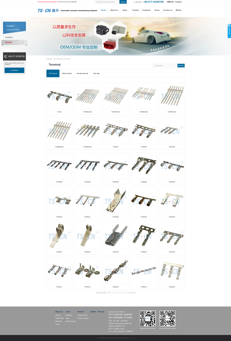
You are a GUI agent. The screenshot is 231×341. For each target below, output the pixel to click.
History (57, 324)
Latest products (82, 315)
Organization (59, 318)
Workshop (58, 321)
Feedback (14, 70)
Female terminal (82, 73)
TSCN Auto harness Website (67, 2)
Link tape (96, 73)
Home (55, 59)
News (67, 318)
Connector (9, 37)
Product (61, 59)
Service (101, 312)
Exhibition (69, 315)
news (68, 312)
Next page (131, 292)
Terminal (8, 42)
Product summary (83, 318)
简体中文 (170, 2)
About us (59, 312)
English (178, 2)
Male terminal (67, 73)
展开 (229, 31)
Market (93, 312)
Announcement (71, 321)
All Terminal (53, 73)
